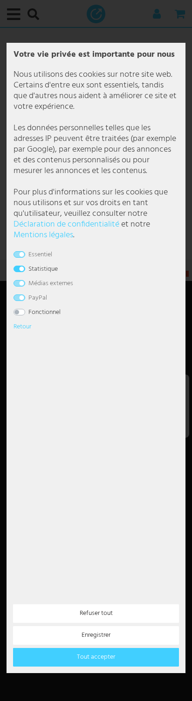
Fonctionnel (44, 312)
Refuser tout (96, 613)
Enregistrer (96, 635)
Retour (22, 327)
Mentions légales (43, 235)
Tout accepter (96, 657)
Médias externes (50, 283)
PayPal (37, 298)
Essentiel (40, 255)
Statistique (43, 269)
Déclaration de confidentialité (66, 224)
